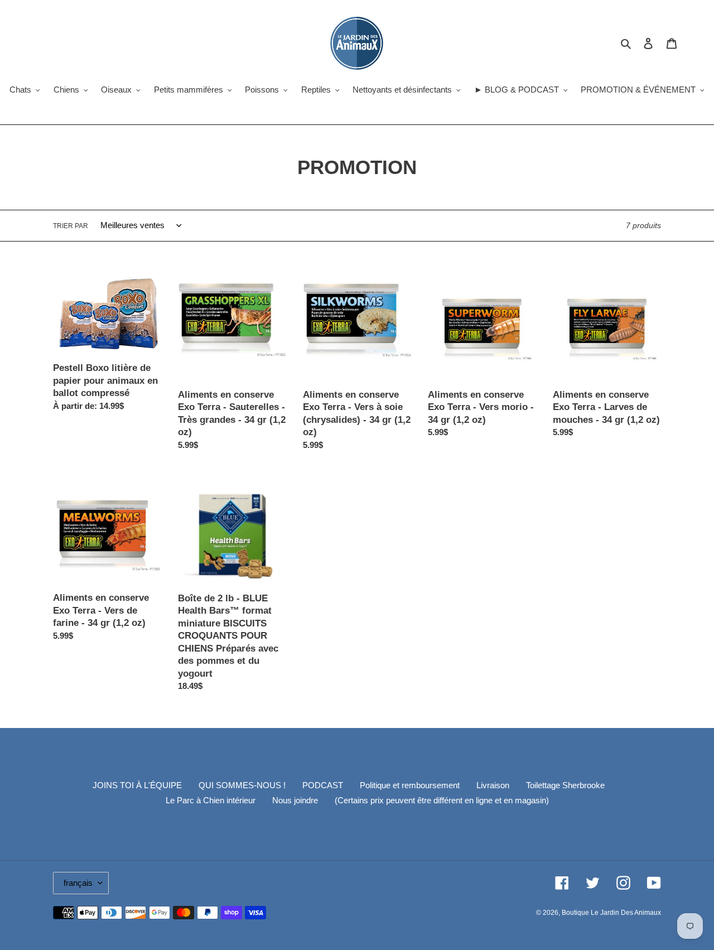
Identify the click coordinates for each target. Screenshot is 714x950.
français (78, 883)
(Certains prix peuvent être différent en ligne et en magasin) (442, 800)
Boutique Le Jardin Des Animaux (611, 913)
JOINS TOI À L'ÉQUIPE (137, 785)
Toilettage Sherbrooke (565, 785)
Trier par (70, 226)
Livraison (492, 785)
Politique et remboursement (410, 785)
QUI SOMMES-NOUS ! (242, 785)
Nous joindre (295, 800)
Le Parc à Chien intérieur (210, 800)
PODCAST (322, 785)
